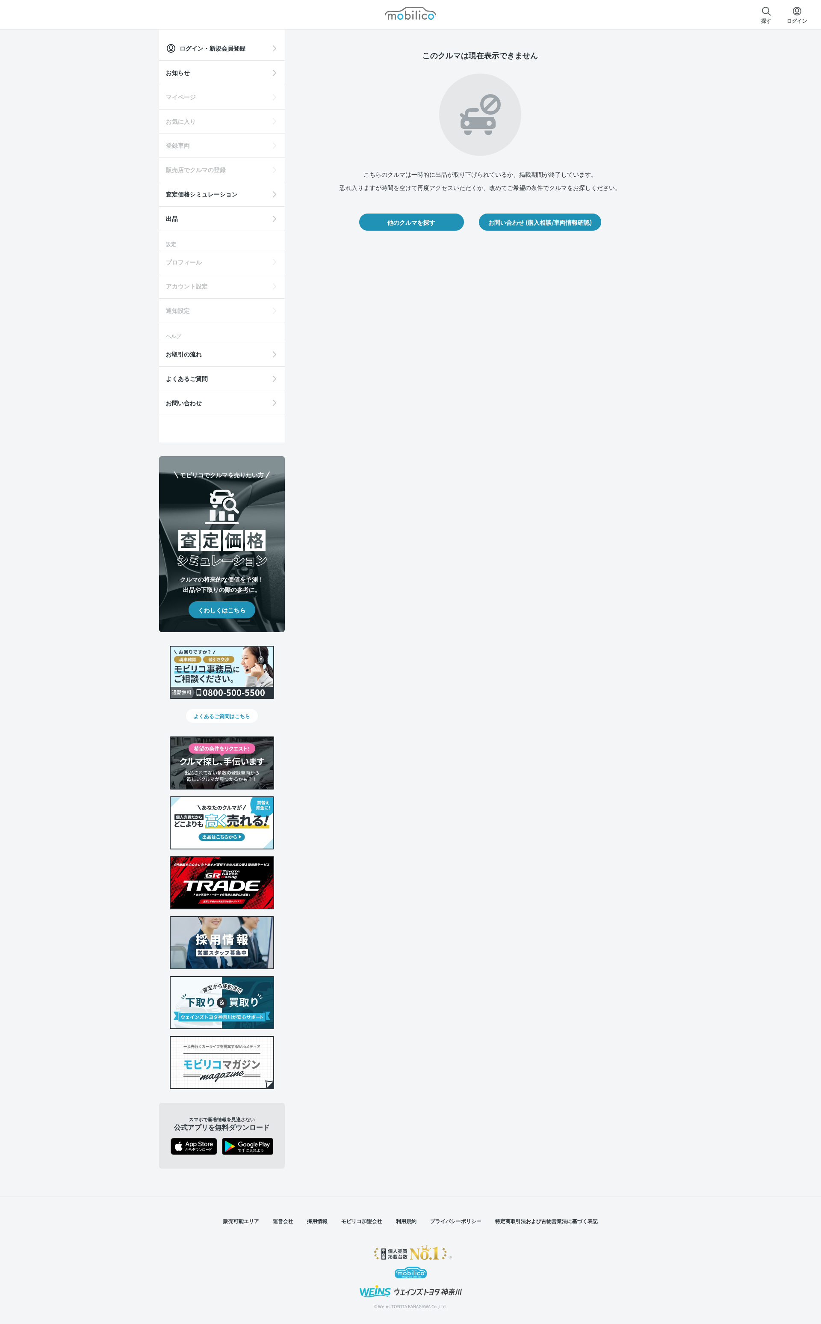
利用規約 (406, 1220)
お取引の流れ (184, 354)
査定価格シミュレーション (202, 194)
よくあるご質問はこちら (222, 715)
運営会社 (283, 1220)
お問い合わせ (184, 402)
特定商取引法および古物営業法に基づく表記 (546, 1220)
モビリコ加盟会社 (361, 1220)
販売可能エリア (241, 1220)
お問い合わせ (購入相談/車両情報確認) (540, 222)
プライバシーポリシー (455, 1220)
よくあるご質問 (187, 378)
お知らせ (178, 72)
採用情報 (317, 1220)
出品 (172, 218)
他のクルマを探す (411, 222)
